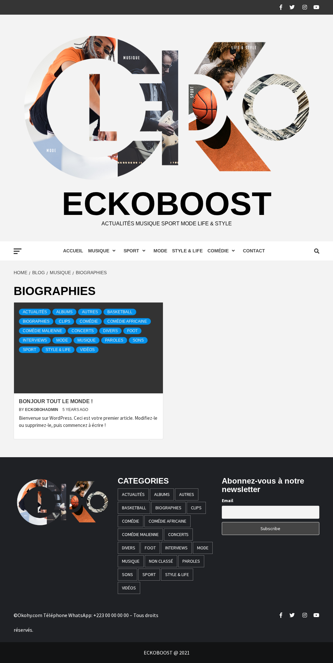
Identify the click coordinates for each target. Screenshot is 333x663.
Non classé (161, 561)
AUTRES (90, 312)
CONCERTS (83, 331)
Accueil (73, 250)
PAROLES (114, 340)
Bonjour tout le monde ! (56, 401)
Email (227, 500)
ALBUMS (64, 312)
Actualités (35, 312)
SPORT (131, 250)
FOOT (132, 331)
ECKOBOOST (167, 203)
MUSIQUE (98, 250)
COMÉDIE (218, 250)
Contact (254, 250)
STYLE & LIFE (187, 250)
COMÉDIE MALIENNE (42, 331)
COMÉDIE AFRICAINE (127, 321)
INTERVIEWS (35, 340)
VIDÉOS (87, 349)
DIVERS (110, 331)
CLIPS (64, 321)
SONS (138, 340)
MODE (160, 250)
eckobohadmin (42, 409)
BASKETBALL (119, 312)
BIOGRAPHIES (36, 321)
